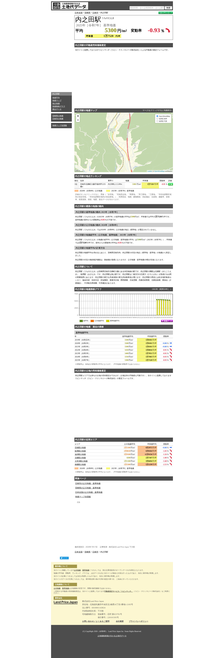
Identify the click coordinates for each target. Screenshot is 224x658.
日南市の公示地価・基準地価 (87, 483)
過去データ (56, 109)
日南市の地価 (57, 119)
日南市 (95, 13)
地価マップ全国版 (59, 125)
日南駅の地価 (80, 448)
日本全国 (78, 13)
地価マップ (56, 101)
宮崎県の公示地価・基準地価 (87, 488)
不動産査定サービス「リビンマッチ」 (118, 591)
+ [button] (78, 116)
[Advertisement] (61, 50)
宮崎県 (87, 13)
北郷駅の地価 (80, 458)
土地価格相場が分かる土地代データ (112, 636)
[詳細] (170, 184)
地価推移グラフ (58, 106)
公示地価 (77, 570)
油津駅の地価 (80, 454)
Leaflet (150, 171)
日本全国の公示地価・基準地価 (88, 492)
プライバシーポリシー (138, 621)
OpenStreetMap (159, 171)
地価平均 (56, 98)
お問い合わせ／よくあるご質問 (95, 621)
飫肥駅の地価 (80, 451)
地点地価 (56, 104)
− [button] (78, 120)
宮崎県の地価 (57, 116)
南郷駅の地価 (80, 464)
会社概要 (120, 621)
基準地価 (85, 570)
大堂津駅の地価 (81, 461)
